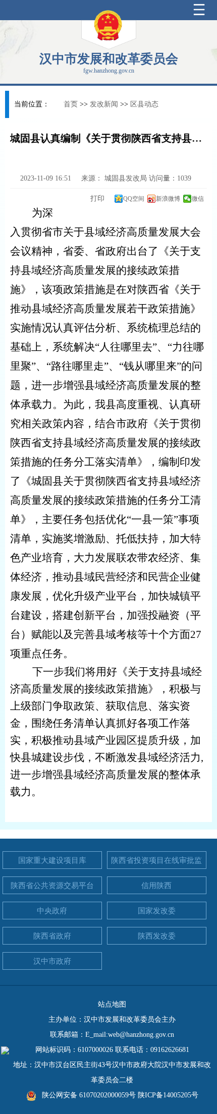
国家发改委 (157, 911)
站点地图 (112, 1004)
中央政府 (52, 911)
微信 (198, 198)
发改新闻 (104, 104)
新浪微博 (168, 198)
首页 (71, 104)
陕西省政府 (52, 936)
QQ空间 (133, 198)
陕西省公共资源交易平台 (52, 886)
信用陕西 (156, 886)
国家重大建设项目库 (52, 860)
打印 (96, 198)
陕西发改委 (157, 936)
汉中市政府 (52, 961)
